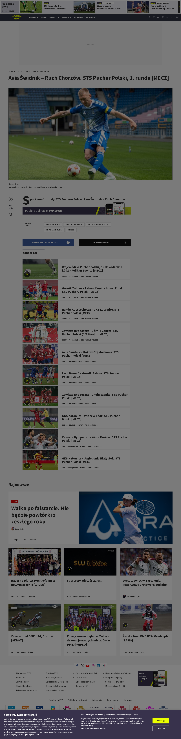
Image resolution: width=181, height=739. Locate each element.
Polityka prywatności (30, 734)
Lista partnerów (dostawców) (93, 728)
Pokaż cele (161, 728)
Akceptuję (161, 721)
